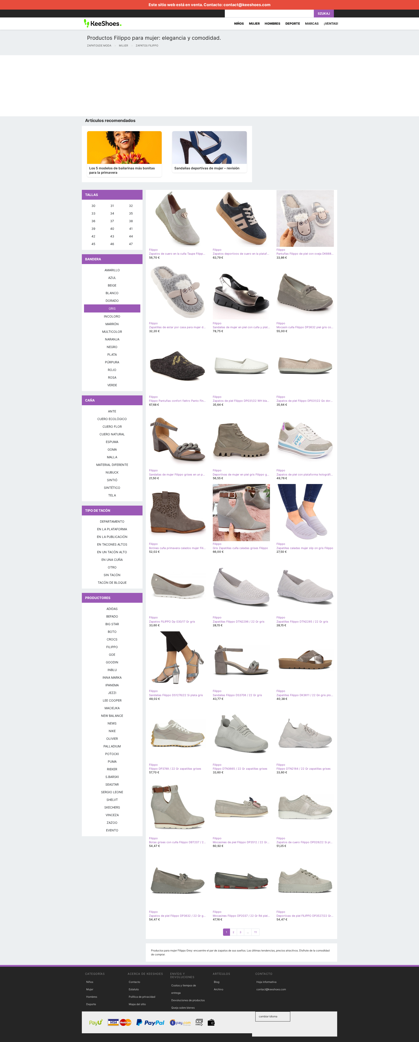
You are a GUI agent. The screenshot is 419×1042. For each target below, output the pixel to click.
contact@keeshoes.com (246, 4)
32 (131, 206)
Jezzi (112, 693)
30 (93, 206)
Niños (89, 982)
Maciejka (112, 708)
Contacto (134, 982)
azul (112, 278)
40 (112, 228)
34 (112, 213)
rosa (112, 377)
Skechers (112, 807)
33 (93, 213)
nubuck (112, 472)
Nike (112, 731)
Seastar (112, 784)
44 (131, 236)
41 (131, 228)
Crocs (112, 639)
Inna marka (112, 677)
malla (112, 457)
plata (112, 354)
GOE (112, 654)
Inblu (112, 670)
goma (112, 449)
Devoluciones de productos (188, 1000)
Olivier (112, 738)
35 (131, 213)
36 (93, 221)
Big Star (112, 624)
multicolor (112, 331)
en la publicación (112, 537)
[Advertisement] (131, 85)
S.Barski (112, 777)
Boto (112, 631)
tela (112, 495)
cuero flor (112, 426)
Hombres (91, 996)
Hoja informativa (266, 982)
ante (112, 411)
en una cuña (112, 559)
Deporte (91, 1004)
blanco (112, 293)
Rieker (112, 769)
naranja (112, 339)
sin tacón (112, 575)
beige (112, 285)
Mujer (89, 989)
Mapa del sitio (137, 1004)
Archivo (218, 989)
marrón (112, 324)
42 (93, 236)
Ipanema (112, 685)
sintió (112, 480)
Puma (112, 761)
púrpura (112, 362)
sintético (112, 487)
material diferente (112, 465)
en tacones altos (112, 544)
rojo (112, 370)
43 (112, 236)
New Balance (112, 716)
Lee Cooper (112, 700)
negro (112, 347)
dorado (112, 300)
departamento (112, 521)
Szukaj (324, 13)
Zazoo (112, 822)
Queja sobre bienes (183, 1007)
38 (131, 221)
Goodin (112, 662)
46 (112, 244)
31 (112, 206)
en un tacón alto (112, 552)
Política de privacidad (142, 996)
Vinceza (112, 815)
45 (93, 244)
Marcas (312, 23)
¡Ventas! (331, 23)
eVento (112, 830)
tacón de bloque (112, 582)
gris (112, 308)
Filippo (112, 647)
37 (112, 221)
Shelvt (112, 800)
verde (112, 385)
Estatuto (134, 989)
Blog (216, 982)
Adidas (112, 609)
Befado (112, 616)
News (112, 723)
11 (255, 932)
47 (131, 244)
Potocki (112, 754)
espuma (112, 442)
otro (112, 567)
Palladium (112, 746)
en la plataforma (112, 529)
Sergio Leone (112, 792)
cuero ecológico (112, 419)
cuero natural (112, 434)
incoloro (112, 316)
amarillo (112, 270)
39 (93, 228)
